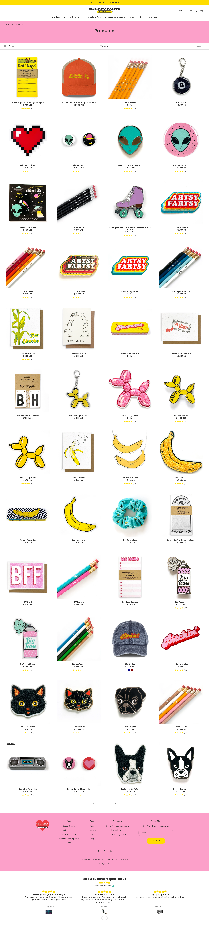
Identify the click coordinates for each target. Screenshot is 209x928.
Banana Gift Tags (130, 478)
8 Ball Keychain (181, 103)
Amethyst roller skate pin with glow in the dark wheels (130, 229)
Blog (92, 838)
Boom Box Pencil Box (28, 789)
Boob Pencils (181, 727)
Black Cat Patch (28, 727)
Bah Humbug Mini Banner (28, 416)
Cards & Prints (58, 17)
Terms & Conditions (111, 860)
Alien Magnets (79, 165)
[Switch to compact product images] (13, 46)
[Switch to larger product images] (5, 46)
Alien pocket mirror (181, 165)
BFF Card (28, 602)
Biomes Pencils (79, 664)
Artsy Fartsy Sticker (130, 292)
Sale (132, 17)
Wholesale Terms (117, 830)
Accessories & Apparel (115, 17)
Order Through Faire (117, 834)
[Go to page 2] (122, 803)
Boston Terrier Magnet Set (79, 789)
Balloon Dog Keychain (79, 416)
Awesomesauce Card (181, 354)
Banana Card (79, 478)
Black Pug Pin (130, 727)
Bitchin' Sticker (181, 664)
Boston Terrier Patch (130, 789)
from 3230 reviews (103, 885)
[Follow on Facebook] (98, 851)
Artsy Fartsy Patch (181, 228)
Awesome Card (79, 354)
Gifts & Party (76, 17)
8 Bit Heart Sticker (28, 165)
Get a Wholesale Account (117, 826)
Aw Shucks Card (27, 354)
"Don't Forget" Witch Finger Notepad (28, 103)
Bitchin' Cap (130, 664)
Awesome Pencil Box (130, 354)
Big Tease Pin (181, 602)
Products (21, 25)
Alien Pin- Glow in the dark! (130, 165)
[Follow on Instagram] (104, 851)
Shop (13, 25)
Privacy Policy (123, 860)
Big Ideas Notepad (130, 602)
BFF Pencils (79, 602)
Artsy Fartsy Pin (79, 292)
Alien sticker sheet (28, 228)
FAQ (92, 834)
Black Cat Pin (79, 727)
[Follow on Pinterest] (111, 851)
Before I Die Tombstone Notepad (181, 540)
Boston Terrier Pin (181, 789)
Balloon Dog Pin (181, 416)
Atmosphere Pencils (181, 292)
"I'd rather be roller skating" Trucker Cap (79, 103)
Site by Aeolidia (104, 864)
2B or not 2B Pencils (130, 103)
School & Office (93, 17)
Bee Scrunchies (130, 540)
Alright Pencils (78, 228)
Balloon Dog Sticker (28, 478)
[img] (104, 882)
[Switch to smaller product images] (9, 46)
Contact (153, 17)
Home (7, 25)
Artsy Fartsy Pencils (28, 292)
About (141, 17)
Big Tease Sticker (28, 664)
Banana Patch (181, 478)
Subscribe (156, 841)
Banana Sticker (79, 540)
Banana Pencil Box (28, 540)
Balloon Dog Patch (130, 416)
